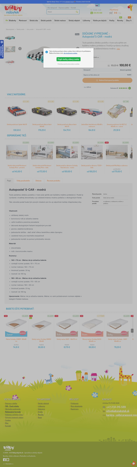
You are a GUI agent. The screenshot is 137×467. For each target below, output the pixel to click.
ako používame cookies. (70, 53)
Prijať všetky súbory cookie (68, 59)
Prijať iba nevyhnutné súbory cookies (68, 64)
